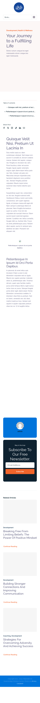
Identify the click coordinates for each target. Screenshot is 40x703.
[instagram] (12, 128)
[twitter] (8, 128)
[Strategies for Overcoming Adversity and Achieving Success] (20, 620)
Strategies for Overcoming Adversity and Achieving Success (18, 643)
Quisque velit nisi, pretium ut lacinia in (22, 107)
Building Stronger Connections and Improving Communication (14, 588)
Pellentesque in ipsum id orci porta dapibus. (21, 112)
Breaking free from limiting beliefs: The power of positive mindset (20, 534)
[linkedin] (20, 128)
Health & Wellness (25, 30)
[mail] (24, 128)
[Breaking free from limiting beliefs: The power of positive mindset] (20, 511)
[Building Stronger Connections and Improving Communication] (20, 564)
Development (11, 30)
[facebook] (4, 128)
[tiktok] (16, 128)
